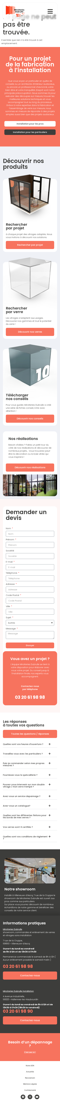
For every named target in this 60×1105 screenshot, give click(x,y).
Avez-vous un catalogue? (16, 805)
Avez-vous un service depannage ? (21, 796)
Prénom (10, 539)
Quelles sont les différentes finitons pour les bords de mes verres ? (24, 816)
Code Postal (13, 595)
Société (10, 551)
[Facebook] (23, 1097)
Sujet (9, 617)
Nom (9, 528)
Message (11, 628)
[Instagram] (30, 1097)
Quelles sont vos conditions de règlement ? (25, 837)
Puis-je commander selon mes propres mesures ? (23, 764)
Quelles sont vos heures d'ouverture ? (23, 744)
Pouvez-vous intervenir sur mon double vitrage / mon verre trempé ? (24, 785)
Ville (8, 606)
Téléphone (12, 573)
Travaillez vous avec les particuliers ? (23, 753)
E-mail (9, 562)
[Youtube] (37, 1097)
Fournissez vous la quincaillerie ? (20, 775)
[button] (30, 744)
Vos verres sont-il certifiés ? (18, 827)
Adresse (10, 584)
